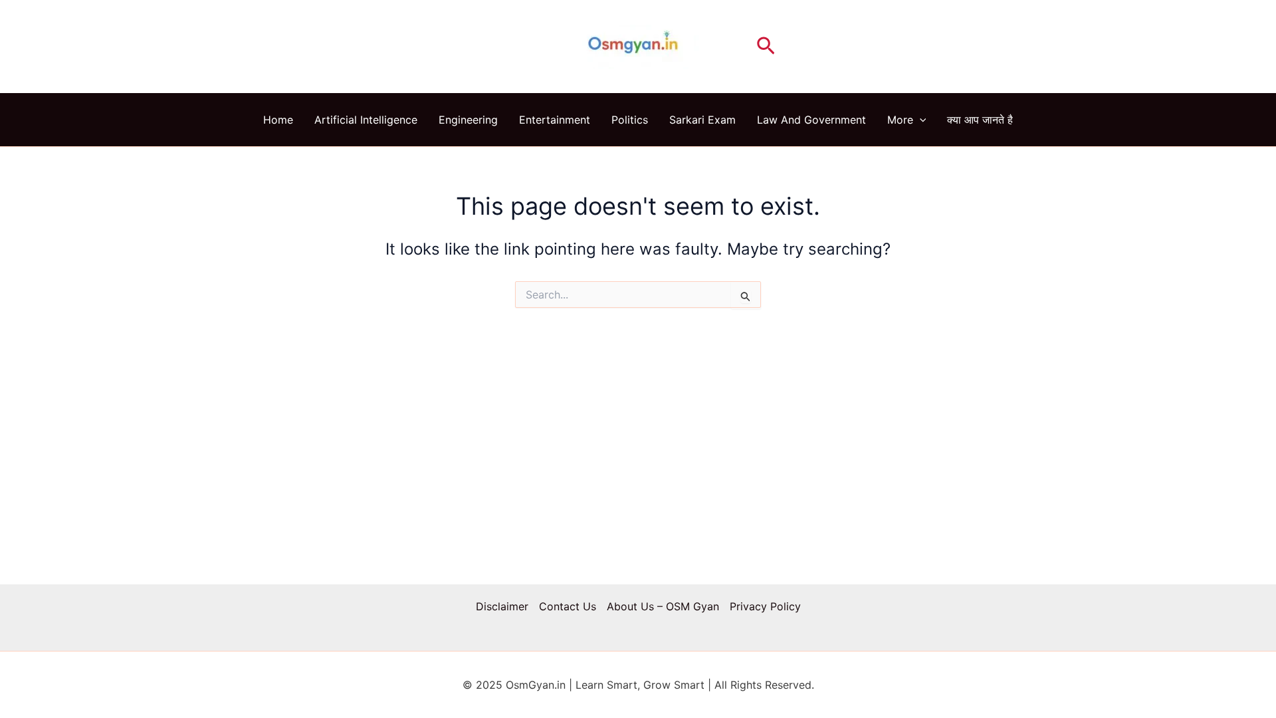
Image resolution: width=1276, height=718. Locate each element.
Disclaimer (502, 606)
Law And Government (811, 119)
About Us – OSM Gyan (663, 606)
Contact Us (567, 606)
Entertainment (554, 119)
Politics (629, 119)
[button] (766, 46)
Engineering (468, 119)
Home (278, 119)
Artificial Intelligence (365, 119)
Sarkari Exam (702, 119)
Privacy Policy (765, 606)
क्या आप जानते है (980, 119)
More (900, 119)
